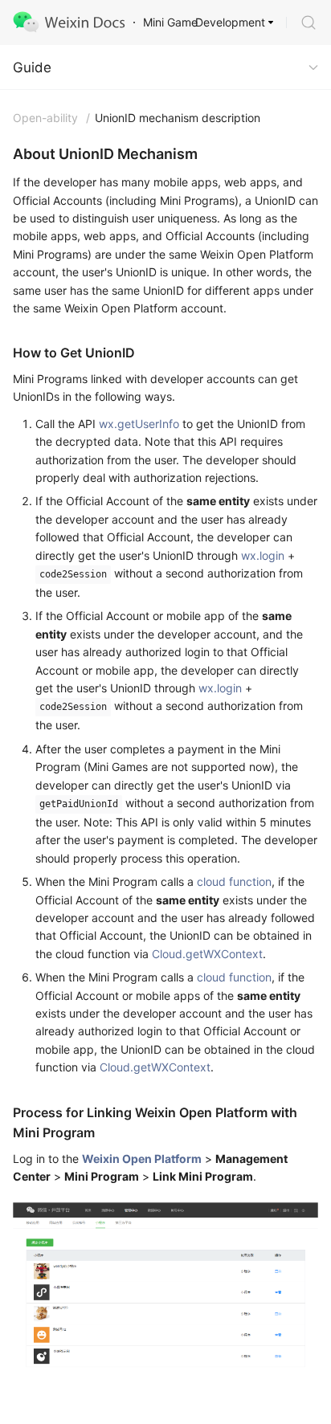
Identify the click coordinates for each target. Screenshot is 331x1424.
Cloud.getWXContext (207, 954)
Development (230, 22)
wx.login (262, 555)
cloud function (234, 881)
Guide (32, 67)
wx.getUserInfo (139, 423)
